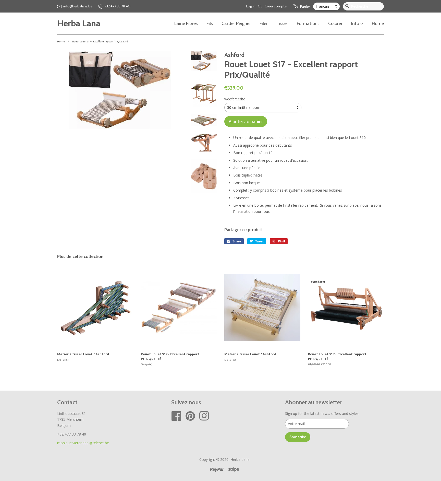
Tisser (282, 23)
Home (378, 23)
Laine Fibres (186, 23)
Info (355, 23)
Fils (209, 23)
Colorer (335, 23)
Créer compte (276, 6)
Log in (250, 6)
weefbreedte (234, 99)
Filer (264, 23)
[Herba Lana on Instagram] (204, 418)
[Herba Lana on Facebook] (176, 418)
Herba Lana (78, 23)
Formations (308, 23)
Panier (304, 6)
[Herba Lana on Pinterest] (190, 418)
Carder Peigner (236, 23)
